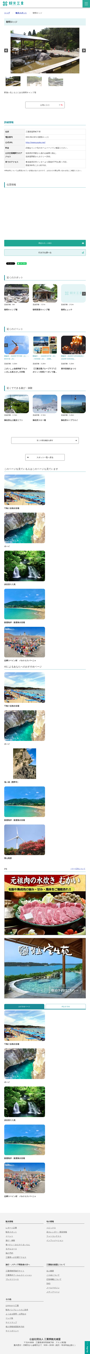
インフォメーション (54, 1240)
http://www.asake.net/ (35, 142)
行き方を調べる (45, 252)
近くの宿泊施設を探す (45, 440)
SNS (48, 1284)
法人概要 (50, 1271)
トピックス (51, 1228)
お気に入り (50, 105)
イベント (9, 1236)
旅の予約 (9, 1253)
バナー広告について (78, 868)
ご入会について (53, 1275)
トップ (7, 13)
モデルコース (11, 1249)
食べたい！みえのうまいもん (18, 1245)
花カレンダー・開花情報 (56, 1232)
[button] (84, 50)
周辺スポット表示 (45, 243)
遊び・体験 (10, 1240)
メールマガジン (53, 1288)
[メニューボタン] (86, 3)
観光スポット (21, 13)
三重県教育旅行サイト (15, 1271)
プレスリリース (12, 1279)
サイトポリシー (12, 1331)
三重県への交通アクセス (16, 1257)
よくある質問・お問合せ (16, 1314)
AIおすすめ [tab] (66, 1006)
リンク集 (9, 1318)
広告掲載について (53, 1279)
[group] (16, 298)
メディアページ (53, 1292)
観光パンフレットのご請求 (17, 1310)
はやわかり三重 (12, 1306)
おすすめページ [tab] (24, 1006)
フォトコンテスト (53, 1236)
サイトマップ (11, 1322)
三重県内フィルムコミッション (19, 1275)
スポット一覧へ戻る (45, 457)
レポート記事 (11, 1228)
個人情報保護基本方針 (15, 1327)
